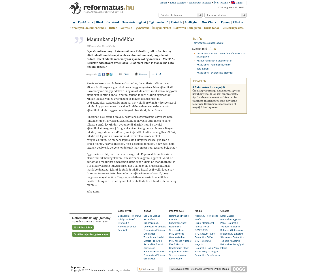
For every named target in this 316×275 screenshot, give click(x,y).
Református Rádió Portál (207, 248)
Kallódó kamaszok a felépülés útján (214, 60)
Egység (225, 22)
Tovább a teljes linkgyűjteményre (91, 234)
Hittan (113, 28)
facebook (103, 74)
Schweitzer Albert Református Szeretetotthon (177, 226)
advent (220, 43)
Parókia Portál (202, 226)
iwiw (99, 74)
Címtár (163, 2)
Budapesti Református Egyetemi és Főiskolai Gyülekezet (155, 255)
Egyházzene (142, 28)
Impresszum (78, 267)
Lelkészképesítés (233, 28)
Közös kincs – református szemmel (214, 64)
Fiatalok (176, 22)
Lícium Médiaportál (204, 223)
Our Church (210, 22)
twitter (111, 74)
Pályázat (239, 22)
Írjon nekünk (221, 2)
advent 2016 (200, 43)
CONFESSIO (201, 230)
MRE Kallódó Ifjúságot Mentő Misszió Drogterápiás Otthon (180, 244)
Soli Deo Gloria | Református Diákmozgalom (152, 219)
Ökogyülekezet (161, 28)
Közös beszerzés (178, 2)
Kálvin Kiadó (175, 258)
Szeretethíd (123, 223)
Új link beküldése (83, 227)
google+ (107, 74)
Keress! (244, 15)
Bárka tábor (211, 28)
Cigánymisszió (158, 22)
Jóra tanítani (203, 69)
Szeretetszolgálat (134, 22)
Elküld (126, 74)
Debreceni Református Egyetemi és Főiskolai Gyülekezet (155, 230)
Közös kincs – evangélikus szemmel (215, 73)
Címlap (73, 21)
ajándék (211, 43)
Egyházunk (85, 22)
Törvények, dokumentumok (88, 28)
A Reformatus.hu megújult (208, 87)
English (239, 2)
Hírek (100, 22)
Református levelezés (200, 2)
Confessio (126, 28)
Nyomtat (143, 74)
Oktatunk (113, 22)
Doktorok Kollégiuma (187, 28)
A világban (192, 22)
